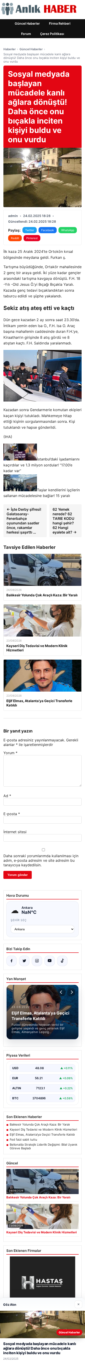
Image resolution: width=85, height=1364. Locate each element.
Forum (26, 34)
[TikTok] (62, 961)
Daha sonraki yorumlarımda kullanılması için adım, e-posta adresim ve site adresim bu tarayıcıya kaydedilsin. (40, 860)
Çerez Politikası (52, 34)
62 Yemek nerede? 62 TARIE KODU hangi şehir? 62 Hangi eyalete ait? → (65, 520)
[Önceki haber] (62, 992)
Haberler (9, 49)
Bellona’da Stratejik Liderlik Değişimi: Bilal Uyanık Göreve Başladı (43, 1146)
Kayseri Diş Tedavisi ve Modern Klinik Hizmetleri (43, 1129)
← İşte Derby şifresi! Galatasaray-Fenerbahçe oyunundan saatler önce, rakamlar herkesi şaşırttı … (24, 520)
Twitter (29, 230)
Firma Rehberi (59, 23)
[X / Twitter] (24, 961)
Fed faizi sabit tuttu (23, 1139)
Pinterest (32, 238)
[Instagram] (37, 961)
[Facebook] (11, 961)
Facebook (47, 230)
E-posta (11, 814)
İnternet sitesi (15, 832)
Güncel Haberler (27, 23)
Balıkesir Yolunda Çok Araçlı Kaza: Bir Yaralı (40, 1124)
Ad (7, 795)
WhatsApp (67, 230)
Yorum (10, 753)
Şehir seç (19, 920)
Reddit (15, 238)
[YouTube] (49, 961)
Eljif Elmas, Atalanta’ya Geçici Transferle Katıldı (42, 1134)
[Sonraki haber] (71, 992)
